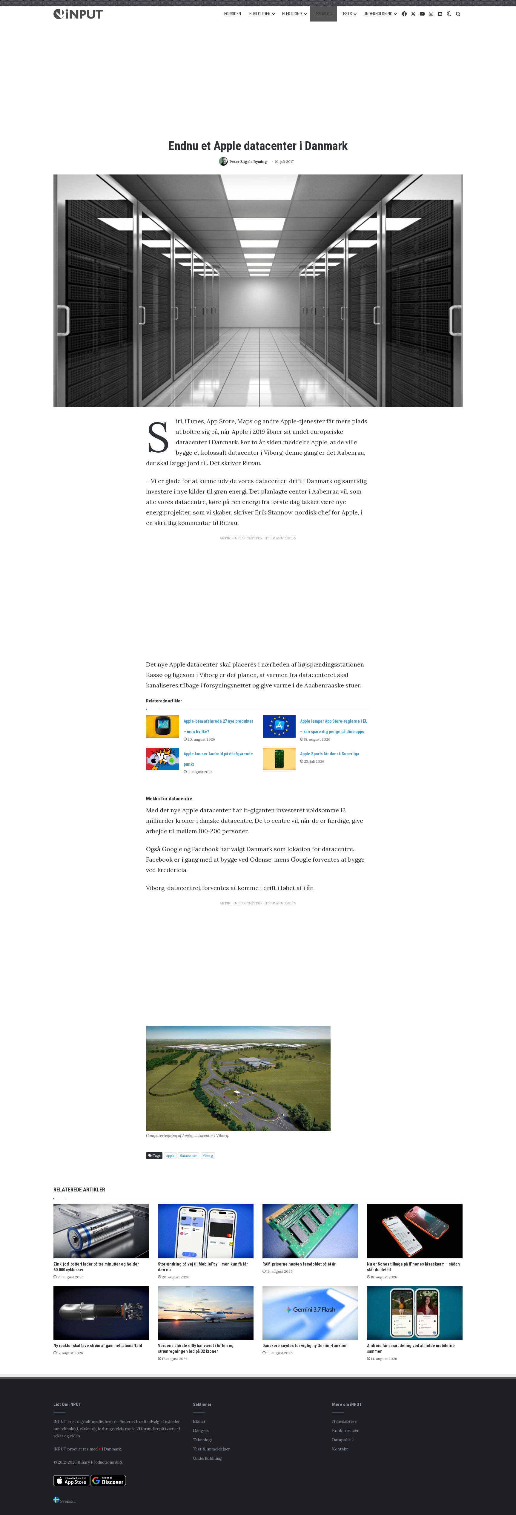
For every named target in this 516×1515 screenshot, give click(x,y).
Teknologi (202, 1439)
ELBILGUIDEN (260, 13)
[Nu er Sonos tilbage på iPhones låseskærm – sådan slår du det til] (415, 1231)
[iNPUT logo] (78, 14)
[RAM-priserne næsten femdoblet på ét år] (310, 1231)
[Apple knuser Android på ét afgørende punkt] (162, 759)
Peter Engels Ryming (248, 161)
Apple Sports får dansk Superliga (329, 753)
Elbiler (199, 1421)
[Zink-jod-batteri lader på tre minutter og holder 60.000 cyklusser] (101, 1231)
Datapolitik (343, 1439)
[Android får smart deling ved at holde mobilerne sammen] (415, 1313)
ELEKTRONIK (292, 13)
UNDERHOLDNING (378, 13)
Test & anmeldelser (211, 1449)
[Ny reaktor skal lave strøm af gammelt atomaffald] (101, 1313)
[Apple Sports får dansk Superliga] (279, 759)
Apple (170, 1156)
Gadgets (201, 1430)
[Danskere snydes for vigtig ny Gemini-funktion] (310, 1313)
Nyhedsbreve (344, 1421)
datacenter (188, 1156)
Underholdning (207, 1458)
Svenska (67, 1501)
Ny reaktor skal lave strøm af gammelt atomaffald (97, 1345)
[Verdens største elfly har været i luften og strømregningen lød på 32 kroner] (206, 1313)
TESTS (346, 13)
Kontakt (340, 1449)
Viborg (208, 1156)
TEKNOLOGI (323, 13)
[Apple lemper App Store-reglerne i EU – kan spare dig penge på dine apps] (279, 726)
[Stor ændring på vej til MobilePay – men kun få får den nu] (206, 1231)
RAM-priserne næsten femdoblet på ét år (299, 1264)
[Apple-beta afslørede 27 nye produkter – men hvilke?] (162, 726)
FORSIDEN (232, 13)
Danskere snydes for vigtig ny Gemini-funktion (305, 1345)
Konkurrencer (345, 1430)
